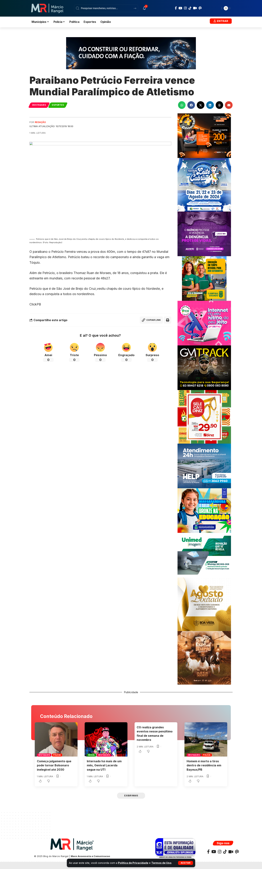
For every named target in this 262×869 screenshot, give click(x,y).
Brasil (91, 755)
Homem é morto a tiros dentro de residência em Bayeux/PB (204, 765)
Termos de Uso (161, 862)
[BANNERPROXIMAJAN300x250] (204, 323)
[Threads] (200, 8)
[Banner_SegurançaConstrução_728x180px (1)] (131, 53)
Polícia (57, 755)
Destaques (39, 105)
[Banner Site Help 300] (204, 466)
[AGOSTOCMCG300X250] (204, 233)
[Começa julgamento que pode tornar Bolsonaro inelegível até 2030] (56, 739)
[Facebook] (176, 8)
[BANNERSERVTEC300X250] (204, 135)
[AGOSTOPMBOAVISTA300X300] (204, 604)
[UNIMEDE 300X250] (204, 555)
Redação (40, 122)
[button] (185, 863)
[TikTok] (190, 8)
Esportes (58, 105)
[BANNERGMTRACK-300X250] (204, 367)
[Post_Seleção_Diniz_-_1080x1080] (204, 416)
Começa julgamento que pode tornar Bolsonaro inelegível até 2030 (54, 765)
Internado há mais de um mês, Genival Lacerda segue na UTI (104, 765)
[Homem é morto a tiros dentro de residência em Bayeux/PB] (205, 739)
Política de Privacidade (133, 862)
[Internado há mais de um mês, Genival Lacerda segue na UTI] (106, 739)
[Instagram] (185, 8)
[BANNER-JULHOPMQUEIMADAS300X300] (204, 657)
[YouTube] (180, 8)
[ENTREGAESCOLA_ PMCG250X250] (204, 278)
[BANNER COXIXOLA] (204, 184)
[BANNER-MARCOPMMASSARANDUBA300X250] (204, 510)
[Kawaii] (195, 8)
